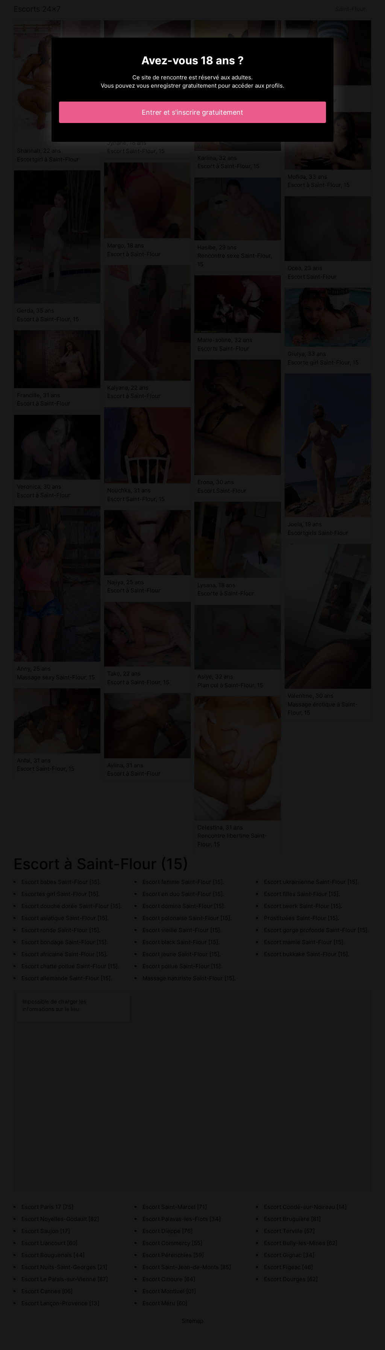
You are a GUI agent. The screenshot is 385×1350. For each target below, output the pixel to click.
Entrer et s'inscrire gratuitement (192, 112)
